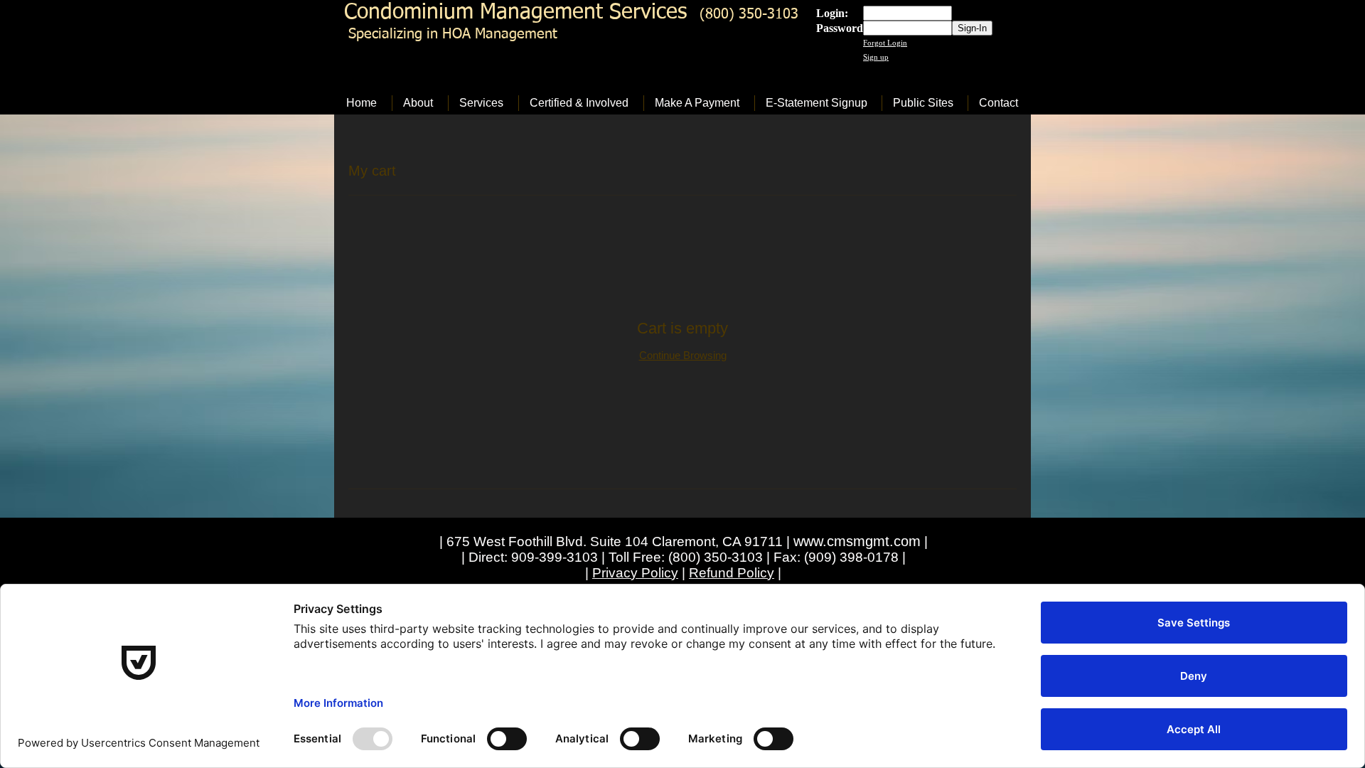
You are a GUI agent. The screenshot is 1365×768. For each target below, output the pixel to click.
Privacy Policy (635, 572)
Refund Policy (731, 572)
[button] (420, 103)
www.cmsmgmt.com (857, 541)
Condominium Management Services (515, 12)
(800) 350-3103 (749, 14)
